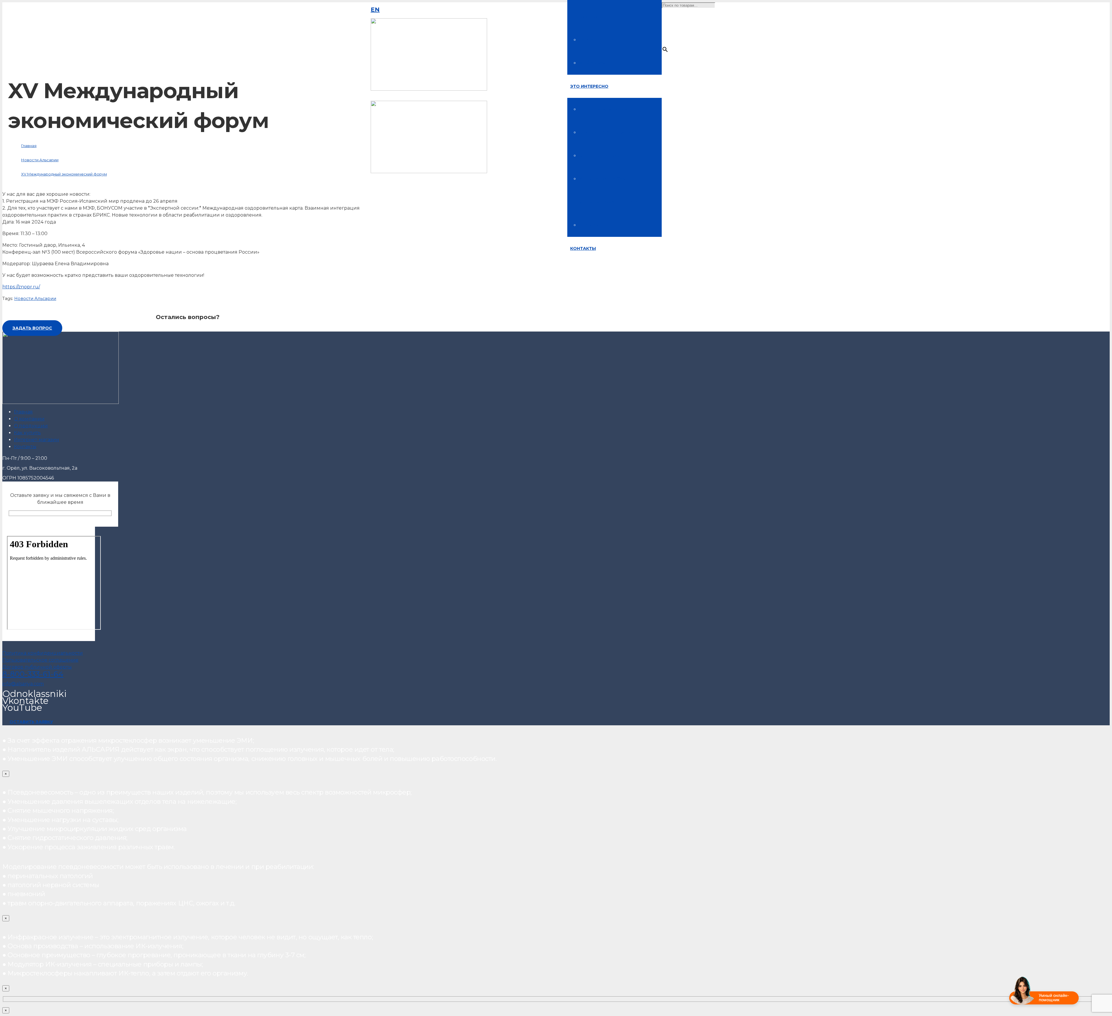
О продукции (31, 426)
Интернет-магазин (36, 439)
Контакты (25, 446)
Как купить (27, 432)
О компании (29, 419)
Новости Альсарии (35, 298)
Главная (23, 412)
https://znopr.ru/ (21, 287)
